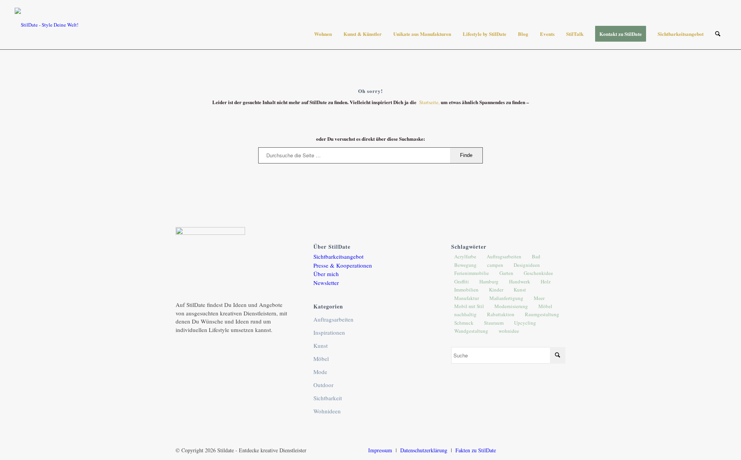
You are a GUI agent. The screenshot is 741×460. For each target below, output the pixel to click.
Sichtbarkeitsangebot (338, 256)
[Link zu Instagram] (513, 450)
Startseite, (430, 102)
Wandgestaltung (471, 330)
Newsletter (326, 282)
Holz (546, 281)
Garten (506, 273)
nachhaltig (465, 314)
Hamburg (489, 281)
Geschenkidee (538, 273)
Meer (539, 298)
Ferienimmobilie (471, 273)
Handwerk (519, 281)
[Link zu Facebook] (525, 450)
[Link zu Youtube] (559, 450)
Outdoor (323, 385)
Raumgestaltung (542, 314)
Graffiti (461, 281)
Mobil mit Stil (469, 306)
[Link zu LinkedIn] (548, 450)
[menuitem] (323, 34)
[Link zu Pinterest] (536, 450)
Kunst (320, 345)
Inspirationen (329, 332)
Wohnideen (327, 411)
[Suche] (717, 34)
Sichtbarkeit (327, 398)
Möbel (321, 358)
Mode (320, 372)
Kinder (496, 289)
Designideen (527, 264)
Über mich (326, 274)
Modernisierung (511, 306)
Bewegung (465, 264)
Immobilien (466, 289)
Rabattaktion (500, 314)
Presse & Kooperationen (342, 265)
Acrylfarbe (465, 256)
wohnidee (509, 330)
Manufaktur (466, 298)
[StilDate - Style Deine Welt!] (46, 25)
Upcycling (525, 322)
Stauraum (494, 322)
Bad (536, 256)
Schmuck (464, 322)
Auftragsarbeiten (333, 319)
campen (495, 264)
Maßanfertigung (506, 298)
